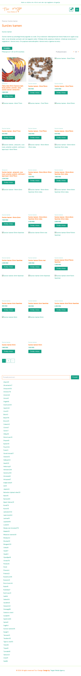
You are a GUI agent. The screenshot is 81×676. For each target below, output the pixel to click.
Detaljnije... (7, 48)
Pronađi (75, 377)
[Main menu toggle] (77, 10)
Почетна (4, 21)
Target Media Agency (57, 670)
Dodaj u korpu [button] (8, 96)
